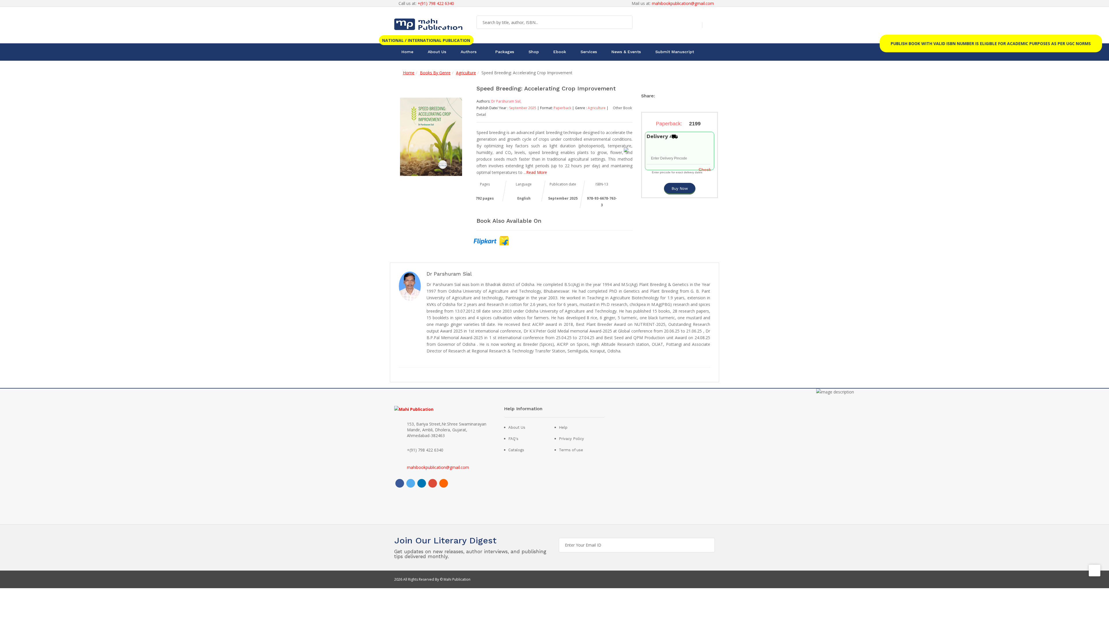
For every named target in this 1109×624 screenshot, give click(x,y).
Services (588, 51)
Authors (469, 51)
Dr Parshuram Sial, (506, 101)
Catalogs (516, 450)
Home (407, 51)
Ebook (559, 51)
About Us (437, 51)
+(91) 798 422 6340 (436, 3)
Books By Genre (435, 72)
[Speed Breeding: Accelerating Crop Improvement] (431, 136)
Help (563, 427)
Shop (534, 51)
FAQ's (513, 439)
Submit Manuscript (674, 51)
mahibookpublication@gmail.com (683, 3)
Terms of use (571, 450)
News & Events (626, 51)
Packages (504, 51)
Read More (536, 172)
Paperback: (678, 124)
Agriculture (466, 72)
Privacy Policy (571, 439)
